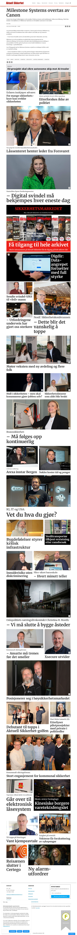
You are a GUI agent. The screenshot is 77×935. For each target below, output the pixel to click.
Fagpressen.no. (6, 926)
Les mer (38, 908)
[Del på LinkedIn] (68, 26)
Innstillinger (72, 933)
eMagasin (67, 3)
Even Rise (8, 899)
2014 (8, 59)
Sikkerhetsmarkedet (33, 899)
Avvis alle (26, 931)
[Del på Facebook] (66, 26)
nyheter (23, 59)
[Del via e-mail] (69, 26)
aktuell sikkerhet (38, 59)
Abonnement (44, 3)
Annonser (51, 3)
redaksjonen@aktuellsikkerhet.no (14, 894)
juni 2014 (17, 59)
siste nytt (29, 59)
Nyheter (34, 3)
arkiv (12, 59)
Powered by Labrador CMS (38, 933)
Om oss (56, 3)
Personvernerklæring (33, 901)
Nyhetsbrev (61, 3)
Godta (19, 931)
